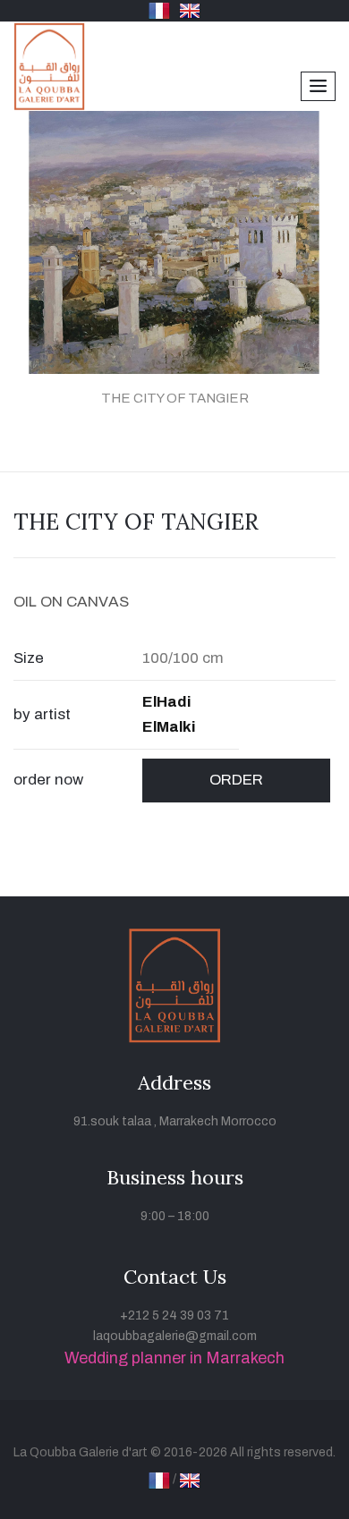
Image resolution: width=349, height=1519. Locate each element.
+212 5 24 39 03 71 (174, 1315)
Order (236, 779)
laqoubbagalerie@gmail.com (175, 1336)
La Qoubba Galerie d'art (80, 1452)
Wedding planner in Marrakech (174, 1358)
